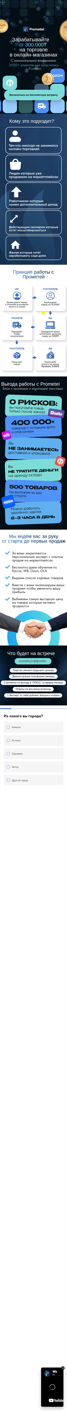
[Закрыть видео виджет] (63, 1368)
